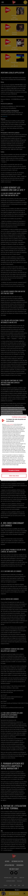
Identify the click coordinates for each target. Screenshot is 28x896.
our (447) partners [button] (9, 424)
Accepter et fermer (14, 470)
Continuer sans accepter (19, 417)
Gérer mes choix (14, 476)
